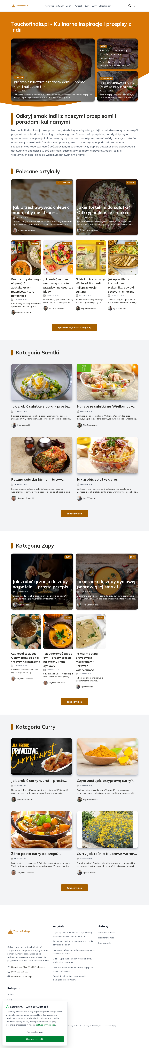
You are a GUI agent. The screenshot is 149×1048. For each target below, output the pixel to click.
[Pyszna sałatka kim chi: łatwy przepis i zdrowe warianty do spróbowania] (41, 455)
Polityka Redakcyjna (92, 1026)
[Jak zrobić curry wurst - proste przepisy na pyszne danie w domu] (41, 756)
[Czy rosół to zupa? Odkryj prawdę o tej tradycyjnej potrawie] (26, 631)
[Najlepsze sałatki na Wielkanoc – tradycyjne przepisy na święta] (107, 382)
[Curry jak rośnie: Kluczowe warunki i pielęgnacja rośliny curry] (107, 829)
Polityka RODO (74, 1026)
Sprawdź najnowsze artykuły (74, 327)
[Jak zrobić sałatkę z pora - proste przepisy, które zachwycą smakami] (41, 382)
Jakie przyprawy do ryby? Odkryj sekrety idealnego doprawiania (117, 87)
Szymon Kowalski (26, 230)
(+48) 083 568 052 (19, 971)
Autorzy (103, 926)
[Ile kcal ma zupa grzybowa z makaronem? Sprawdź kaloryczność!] (91, 631)
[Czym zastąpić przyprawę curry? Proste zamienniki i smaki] (107, 756)
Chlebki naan (105, 6)
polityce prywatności (45, 1024)
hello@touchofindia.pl (21, 976)
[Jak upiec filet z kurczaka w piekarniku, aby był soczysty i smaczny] (123, 257)
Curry (94, 6)
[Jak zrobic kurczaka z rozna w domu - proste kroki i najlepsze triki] (53, 70)
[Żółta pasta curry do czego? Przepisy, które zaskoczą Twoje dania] (41, 829)
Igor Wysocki (23, 425)
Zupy (87, 6)
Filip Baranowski (90, 230)
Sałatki (69, 6)
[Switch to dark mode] (135, 5)
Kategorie (13, 988)
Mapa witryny (110, 1026)
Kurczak (78, 6)
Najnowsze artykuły (54, 6)
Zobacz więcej (74, 513)
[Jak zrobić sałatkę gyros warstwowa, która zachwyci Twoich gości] (107, 455)
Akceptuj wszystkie (35, 1039)
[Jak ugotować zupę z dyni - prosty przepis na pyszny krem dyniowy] (58, 631)
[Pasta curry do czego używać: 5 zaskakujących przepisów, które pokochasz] (26, 257)
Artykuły (58, 926)
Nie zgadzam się (35, 1032)
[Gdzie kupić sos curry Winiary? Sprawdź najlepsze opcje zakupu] (91, 257)
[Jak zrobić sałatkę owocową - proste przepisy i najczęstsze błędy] (58, 257)
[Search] (129, 5)
